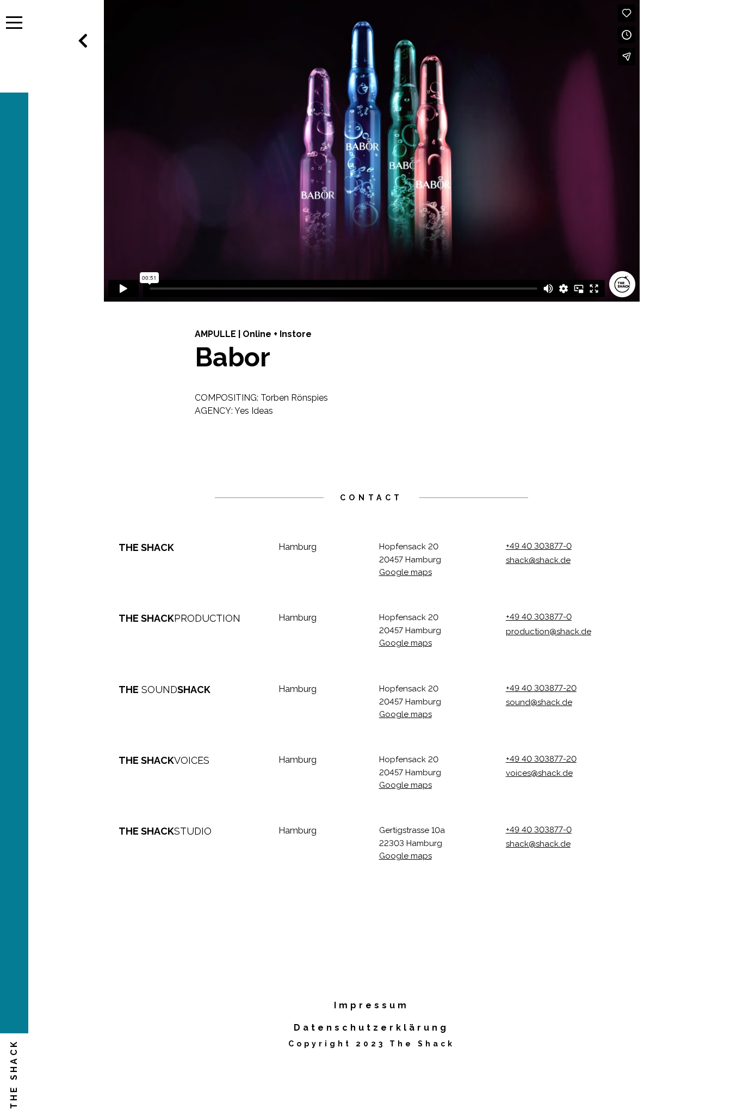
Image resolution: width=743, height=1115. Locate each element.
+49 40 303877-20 (541, 688)
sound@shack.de (539, 702)
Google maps (405, 572)
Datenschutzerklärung (371, 1027)
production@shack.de (548, 631)
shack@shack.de (538, 560)
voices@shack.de (539, 773)
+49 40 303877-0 (539, 546)
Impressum (371, 1005)
